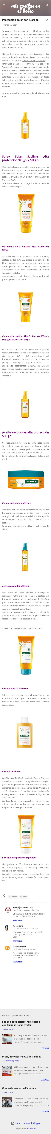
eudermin (13, 897)
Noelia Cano (18, 926)
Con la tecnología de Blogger (27, 1123)
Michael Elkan (31, 1129)
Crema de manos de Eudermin (19, 1088)
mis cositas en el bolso (25, 8)
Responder (17, 920)
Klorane (23, 897)
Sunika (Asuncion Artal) (23, 907)
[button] (47, 21)
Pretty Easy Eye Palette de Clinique (21, 1056)
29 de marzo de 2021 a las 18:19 (26, 910)
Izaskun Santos (19, 947)
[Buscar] (47, 5)
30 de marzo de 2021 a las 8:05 (26, 928)
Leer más (45, 1048)
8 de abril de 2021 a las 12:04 (25, 949)
